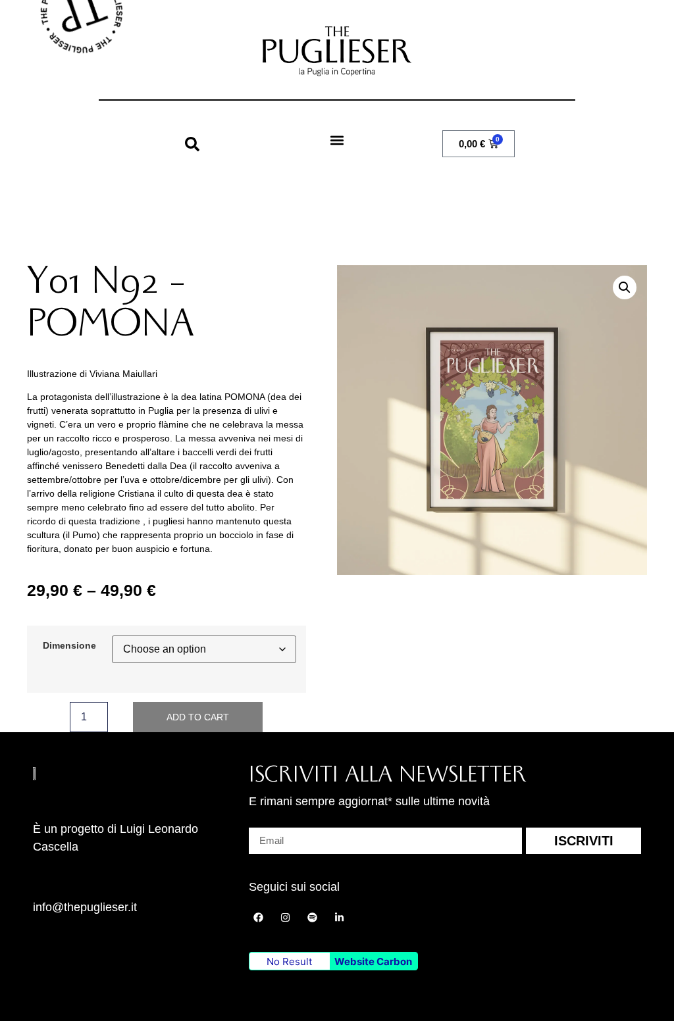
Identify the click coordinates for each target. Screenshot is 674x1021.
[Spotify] (313, 917)
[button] (192, 144)
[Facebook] (259, 917)
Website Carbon (373, 961)
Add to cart (198, 717)
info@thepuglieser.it (85, 907)
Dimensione (69, 645)
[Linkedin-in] (340, 917)
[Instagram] (286, 917)
